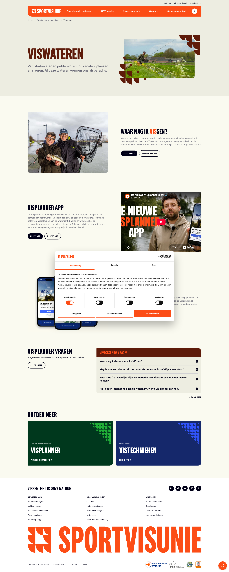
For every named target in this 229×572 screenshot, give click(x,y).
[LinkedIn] (171, 488)
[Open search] (194, 11)
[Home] (46, 11)
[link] (129, 153)
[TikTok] (178, 488)
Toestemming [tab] (74, 265)
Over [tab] (154, 265)
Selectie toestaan (115, 313)
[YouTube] (185, 488)
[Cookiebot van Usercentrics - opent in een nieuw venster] (159, 256)
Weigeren (76, 313)
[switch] (99, 303)
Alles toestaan (152, 313)
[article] (70, 443)
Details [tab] (114, 265)
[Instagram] (192, 488)
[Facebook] (198, 488)
